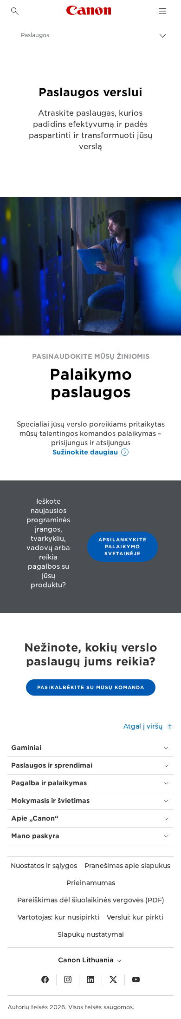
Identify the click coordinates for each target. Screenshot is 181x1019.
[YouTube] (136, 980)
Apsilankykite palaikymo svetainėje (122, 546)
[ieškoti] (14, 11)
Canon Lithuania (87, 960)
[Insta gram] (67, 980)
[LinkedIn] (90, 980)
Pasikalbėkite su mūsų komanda (90, 687)
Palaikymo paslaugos (91, 383)
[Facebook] (45, 980)
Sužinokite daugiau (85, 452)
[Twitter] (113, 980)
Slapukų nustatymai (91, 934)
